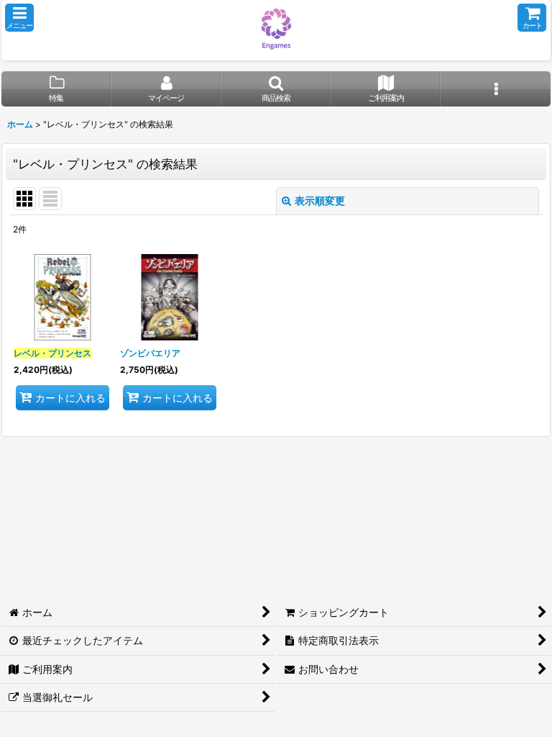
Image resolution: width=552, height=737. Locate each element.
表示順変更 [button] (320, 200)
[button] (19, 18)
